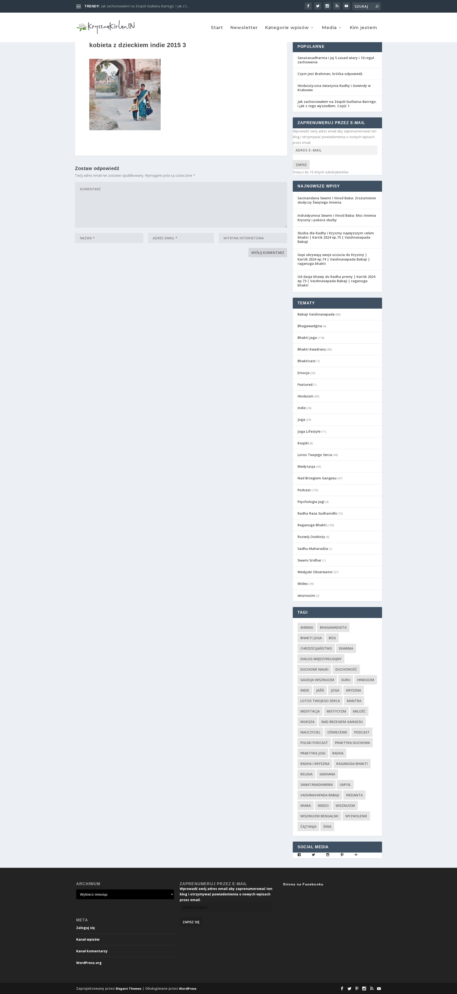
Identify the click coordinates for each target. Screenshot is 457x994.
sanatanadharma (316, 784)
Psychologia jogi (311, 501)
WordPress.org (89, 962)
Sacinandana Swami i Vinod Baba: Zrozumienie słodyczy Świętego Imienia (337, 200)
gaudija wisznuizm (317, 680)
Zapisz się (191, 922)
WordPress (187, 988)
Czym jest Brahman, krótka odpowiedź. (330, 73)
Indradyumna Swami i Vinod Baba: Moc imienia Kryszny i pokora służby (337, 217)
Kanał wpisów (87, 939)
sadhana (327, 774)
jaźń (320, 690)
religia (306, 774)
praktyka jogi (312, 753)
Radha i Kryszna (314, 763)
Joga (301, 419)
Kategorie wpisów (287, 28)
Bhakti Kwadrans (312, 349)
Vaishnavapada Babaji (319, 795)
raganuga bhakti (352, 763)
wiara (305, 805)
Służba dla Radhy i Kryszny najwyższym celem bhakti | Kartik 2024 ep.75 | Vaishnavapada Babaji (336, 237)
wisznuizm (306, 595)
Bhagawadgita (310, 326)
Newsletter (244, 28)
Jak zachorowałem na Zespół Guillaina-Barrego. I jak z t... (145, 6)
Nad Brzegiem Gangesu (317, 478)
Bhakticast (307, 361)
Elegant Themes (128, 988)
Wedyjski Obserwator (315, 572)
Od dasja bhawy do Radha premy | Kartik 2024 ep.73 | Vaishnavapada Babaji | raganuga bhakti (336, 280)
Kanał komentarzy (92, 951)
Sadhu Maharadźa (313, 548)
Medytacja (306, 466)
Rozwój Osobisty (311, 536)
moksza (307, 721)
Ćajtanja (308, 826)
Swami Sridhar (310, 560)
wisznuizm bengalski (319, 816)
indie (304, 690)
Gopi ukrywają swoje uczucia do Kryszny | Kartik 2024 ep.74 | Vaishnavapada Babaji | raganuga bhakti (334, 259)
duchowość (346, 669)
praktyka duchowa (352, 742)
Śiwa (327, 826)
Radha (337, 753)
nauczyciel (310, 732)
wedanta (354, 795)
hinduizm (365, 680)
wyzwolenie (356, 816)
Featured (305, 384)
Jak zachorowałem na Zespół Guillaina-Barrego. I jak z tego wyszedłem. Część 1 (337, 103)
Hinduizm (305, 396)
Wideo (303, 583)
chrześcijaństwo (316, 648)
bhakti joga (311, 638)
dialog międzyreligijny (321, 659)
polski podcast (314, 742)
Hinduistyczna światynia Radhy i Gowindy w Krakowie (334, 87)
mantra (354, 700)
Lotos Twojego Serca (315, 454)
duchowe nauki (314, 669)
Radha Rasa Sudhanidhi (317, 513)
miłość (359, 711)
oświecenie (337, 732)
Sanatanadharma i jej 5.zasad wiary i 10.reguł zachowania (336, 59)
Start (217, 28)
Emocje (303, 373)
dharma (346, 648)
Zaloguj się (85, 927)
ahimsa (306, 627)
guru (345, 680)
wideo (323, 805)
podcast (362, 732)
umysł (345, 784)
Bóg (332, 638)
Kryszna (353, 690)
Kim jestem (363, 28)
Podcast (304, 490)
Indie (302, 408)
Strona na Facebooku (303, 884)
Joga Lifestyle (309, 431)
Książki (303, 443)
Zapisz (301, 164)
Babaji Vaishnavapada (316, 314)
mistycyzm (336, 711)
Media (329, 28)
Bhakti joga (307, 337)
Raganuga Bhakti (312, 525)
